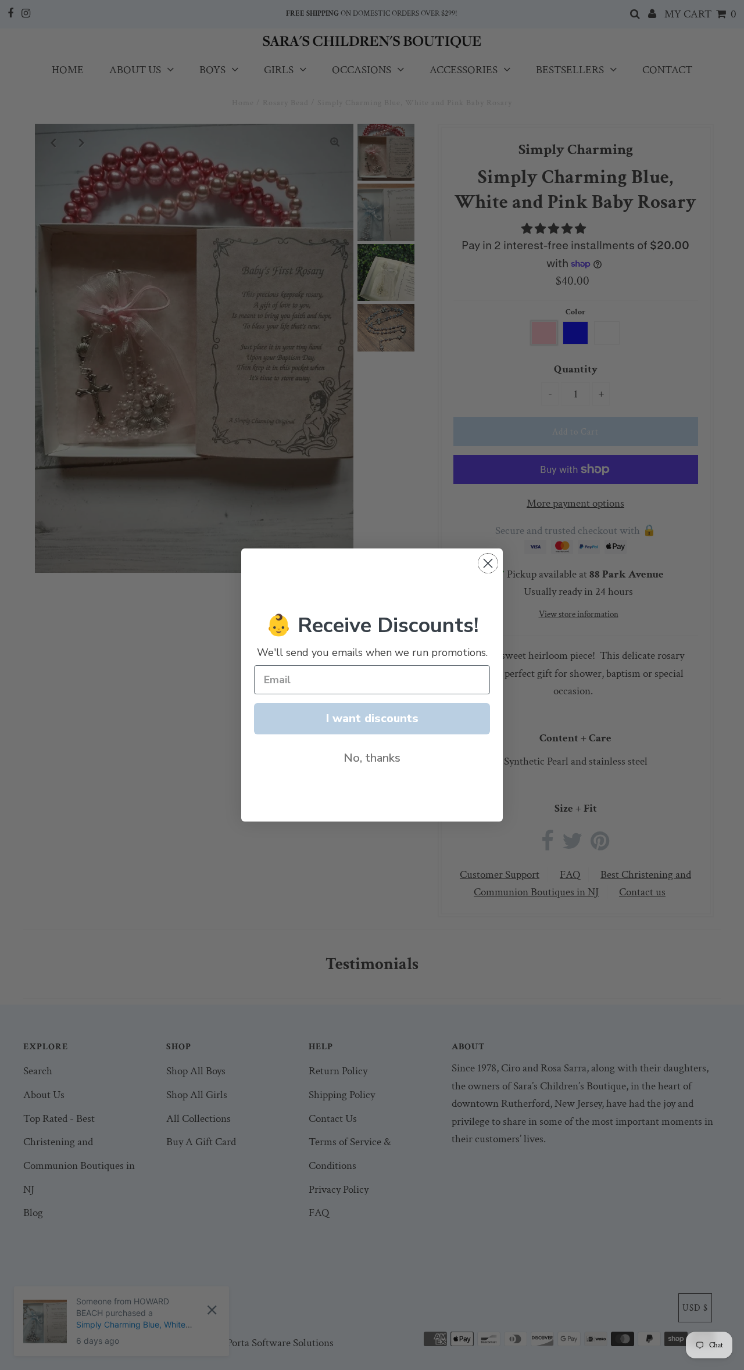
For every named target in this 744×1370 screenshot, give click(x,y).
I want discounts (372, 718)
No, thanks (372, 758)
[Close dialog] (488, 563)
